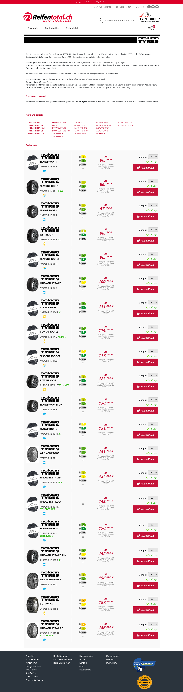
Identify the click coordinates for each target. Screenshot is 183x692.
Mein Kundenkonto (102, 6)
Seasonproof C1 (81, 131)
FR (142, 6)
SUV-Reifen (31, 673)
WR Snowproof (125, 122)
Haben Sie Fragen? (61, 662)
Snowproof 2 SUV (104, 125)
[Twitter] (153, 6)
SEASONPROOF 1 (80, 125)
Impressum (111, 662)
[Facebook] (149, 6)
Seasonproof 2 (80, 128)
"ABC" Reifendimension (63, 659)
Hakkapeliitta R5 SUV (60, 131)
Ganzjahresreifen (33, 666)
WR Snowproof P (125, 125)
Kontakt (83, 662)
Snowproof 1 (80, 133)
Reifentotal (72, 28)
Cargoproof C (34, 122)
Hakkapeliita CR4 (35, 125)
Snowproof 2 (102, 122)
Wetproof (100, 133)
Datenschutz (85, 669)
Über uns (110, 659)
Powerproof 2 (57, 136)
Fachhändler (52, 28)
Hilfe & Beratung (60, 656)
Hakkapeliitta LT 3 (36, 133)
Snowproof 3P (102, 128)
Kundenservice (86, 656)
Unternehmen (112, 656)
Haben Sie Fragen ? (123, 6)
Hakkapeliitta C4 (35, 131)
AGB (81, 666)
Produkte (33, 28)
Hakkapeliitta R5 (58, 128)
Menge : (143, 157)
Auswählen (147, 167)
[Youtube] (157, 6)
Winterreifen (31, 662)
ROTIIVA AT (78, 122)
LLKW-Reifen (32, 676)
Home (82, 659)
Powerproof (57, 133)
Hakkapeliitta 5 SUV (36, 128)
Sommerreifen (32, 659)
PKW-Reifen (31, 669)
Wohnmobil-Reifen (34, 680)
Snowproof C (102, 131)
